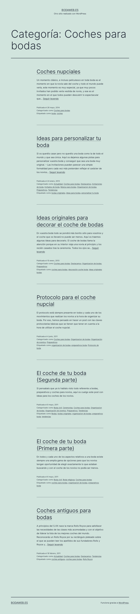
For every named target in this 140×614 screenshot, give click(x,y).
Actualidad (58, 184)
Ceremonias (68, 408)
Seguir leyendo (51, 98)
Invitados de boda (52, 187)
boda (54, 113)
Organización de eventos (55, 411)
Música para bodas (68, 187)
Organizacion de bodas (86, 187)
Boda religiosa (69, 480)
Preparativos (42, 190)
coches (60, 113)
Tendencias (52, 190)
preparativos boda (79, 345)
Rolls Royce (88, 559)
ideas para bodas (73, 193)
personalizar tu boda (90, 193)
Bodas (54, 414)
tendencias (46, 416)
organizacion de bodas (61, 345)
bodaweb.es (70, 10)
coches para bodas (59, 269)
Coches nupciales (58, 71)
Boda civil (58, 408)
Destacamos (86, 184)
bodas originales (58, 193)
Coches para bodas (62, 110)
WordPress (124, 603)
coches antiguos (58, 559)
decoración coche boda (78, 269)
